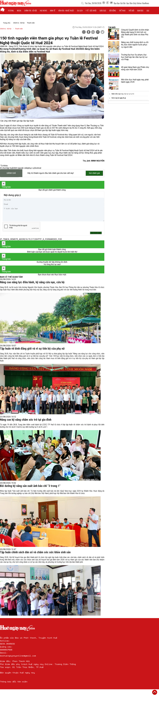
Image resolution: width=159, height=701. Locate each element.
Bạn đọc (140, 10)
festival (38, 168)
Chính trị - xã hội (30, 10)
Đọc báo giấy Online (133, 3)
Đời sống (112, 10)
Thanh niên (31, 23)
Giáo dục (103, 10)
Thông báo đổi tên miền (13, 681)
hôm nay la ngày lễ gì (119, 98)
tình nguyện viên (21, 168)
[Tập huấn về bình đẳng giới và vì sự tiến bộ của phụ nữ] (50, 389)
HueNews (145, 3)
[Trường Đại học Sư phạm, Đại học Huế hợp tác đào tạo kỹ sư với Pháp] (113, 59)
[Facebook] (107, 3)
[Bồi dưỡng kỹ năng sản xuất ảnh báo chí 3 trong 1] (50, 521)
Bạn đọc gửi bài (120, 3)
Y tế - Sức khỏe (91, 10)
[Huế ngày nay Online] (15, 5)
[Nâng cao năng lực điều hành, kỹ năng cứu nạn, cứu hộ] (50, 318)
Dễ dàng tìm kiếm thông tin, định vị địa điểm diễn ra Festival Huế (50, 50)
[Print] (84, 32)
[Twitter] (102, 32)
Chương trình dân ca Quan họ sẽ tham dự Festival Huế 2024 (49, 49)
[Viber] (98, 32)
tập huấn (10, 168)
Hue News (43, 10)
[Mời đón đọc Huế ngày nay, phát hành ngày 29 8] (113, 84)
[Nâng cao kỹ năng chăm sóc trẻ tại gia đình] (50, 455)
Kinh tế (52, 10)
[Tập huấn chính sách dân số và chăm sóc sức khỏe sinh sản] (50, 590)
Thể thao (122, 10)
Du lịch (80, 10)
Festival (11, 10)
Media (19, 10)
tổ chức (3, 168)
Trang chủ (6, 23)
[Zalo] (93, 32)
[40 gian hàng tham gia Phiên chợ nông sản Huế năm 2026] (113, 71)
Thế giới (131, 10)
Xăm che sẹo (116, 94)
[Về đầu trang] (154, 692)
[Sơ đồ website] (103, 3)
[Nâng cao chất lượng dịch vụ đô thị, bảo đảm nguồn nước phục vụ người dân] (113, 46)
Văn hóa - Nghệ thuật (66, 10)
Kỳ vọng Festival (8, 49)
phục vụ (31, 168)
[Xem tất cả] (148, 10)
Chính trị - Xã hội (18, 23)
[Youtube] (111, 3)
